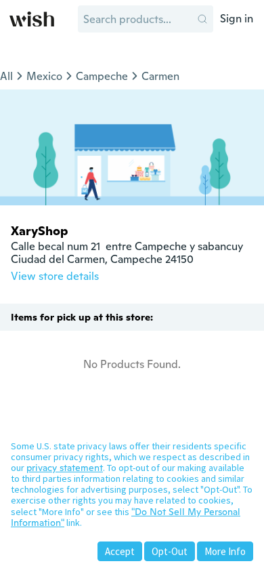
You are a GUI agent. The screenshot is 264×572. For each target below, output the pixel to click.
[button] (202, 19)
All (6, 76)
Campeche (102, 76)
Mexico (44, 76)
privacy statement (64, 468)
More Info (225, 551)
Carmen (160, 76)
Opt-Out (170, 551)
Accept (120, 551)
